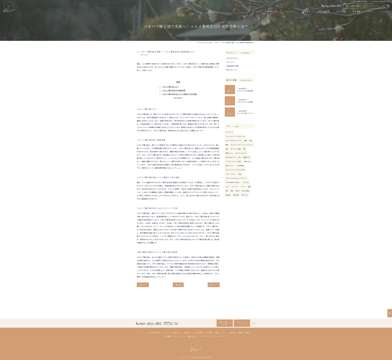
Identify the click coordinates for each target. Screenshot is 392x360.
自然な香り (236, 195)
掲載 (227, 145)
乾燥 (227, 191)
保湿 (250, 140)
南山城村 (228, 195)
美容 (249, 186)
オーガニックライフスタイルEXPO (235, 170)
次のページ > (213, 285)
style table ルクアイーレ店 (233, 157)
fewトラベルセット (241, 153)
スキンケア (230, 62)
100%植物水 (240, 165)
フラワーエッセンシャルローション (236, 136)
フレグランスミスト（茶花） (234, 161)
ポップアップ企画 (236, 149)
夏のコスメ (247, 161)
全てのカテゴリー (232, 58)
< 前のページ (142, 285)
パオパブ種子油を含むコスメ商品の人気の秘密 (179, 94)
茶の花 (237, 191)
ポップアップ (229, 132)
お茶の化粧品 (245, 191)
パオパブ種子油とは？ (170, 86)
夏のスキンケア (231, 70)
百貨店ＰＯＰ (246, 157)
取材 (245, 140)
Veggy (240, 174)
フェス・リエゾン (231, 174)
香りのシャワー (230, 165)
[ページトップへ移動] (254, 323)
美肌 (232, 191)
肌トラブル (245, 195)
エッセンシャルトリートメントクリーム (242, 145)
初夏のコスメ (229, 153)
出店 (227, 149)
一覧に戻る (178, 285)
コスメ (227, 186)
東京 (244, 149)
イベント (243, 186)
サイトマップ (222, 336)
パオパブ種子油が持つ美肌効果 (173, 90)
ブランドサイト (374, 6)
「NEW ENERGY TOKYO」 (233, 182)
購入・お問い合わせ (353, 6)
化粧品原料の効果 (232, 66)
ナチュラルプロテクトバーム (234, 140)
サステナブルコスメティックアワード (236, 178)
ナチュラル (246, 182)
